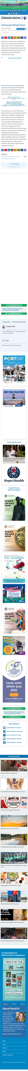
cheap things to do (10, 156)
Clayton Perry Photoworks (17, 104)
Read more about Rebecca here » (12, 1034)
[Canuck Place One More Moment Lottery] (14, 680)
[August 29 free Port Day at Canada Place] (14, 369)
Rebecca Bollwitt (7, 28)
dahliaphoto (5, 105)
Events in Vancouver (8, 1055)
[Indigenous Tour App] (14, 454)
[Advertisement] (14, 238)
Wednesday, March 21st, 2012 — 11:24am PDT (8, 31)
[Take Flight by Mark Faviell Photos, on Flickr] (17, 97)
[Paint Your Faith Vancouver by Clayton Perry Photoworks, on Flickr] (14, 103)
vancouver (17, 156)
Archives (22, 1004)
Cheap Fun (4, 156)
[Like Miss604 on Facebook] (17, 13)
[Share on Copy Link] (21, 38)
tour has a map (8, 85)
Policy (4, 1051)
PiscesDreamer (13, 98)
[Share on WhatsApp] (18, 38)
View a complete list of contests (13, 313)
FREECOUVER (16, 7)
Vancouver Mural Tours (13, 25)
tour (14, 158)
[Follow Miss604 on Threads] (14, 13)
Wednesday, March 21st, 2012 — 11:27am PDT (16, 329)
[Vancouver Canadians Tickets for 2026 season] (14, 18)
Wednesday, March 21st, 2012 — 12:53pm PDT (16, 343)
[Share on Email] (12, 38)
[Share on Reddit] (15, 38)
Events (15, 10)
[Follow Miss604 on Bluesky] (9, 13)
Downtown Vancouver (8, 158)
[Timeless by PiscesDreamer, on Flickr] (10, 97)
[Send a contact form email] (19, 13)
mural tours (19, 48)
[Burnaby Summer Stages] (14, 645)
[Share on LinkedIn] (9, 38)
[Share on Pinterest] (5, 38)
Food (7, 10)
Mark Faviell (21, 98)
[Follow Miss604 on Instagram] (12, 13)
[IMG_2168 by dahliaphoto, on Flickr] (18, 102)
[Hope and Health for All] (14, 475)
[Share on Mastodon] (25, 38)
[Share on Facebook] (2, 38)
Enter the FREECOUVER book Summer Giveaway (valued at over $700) (12, 309)
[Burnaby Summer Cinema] (14, 593)
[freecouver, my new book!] (14, 1000)
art (2, 158)
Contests (14, 1004)
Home (4, 1040)
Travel (11, 10)
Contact (24, 10)
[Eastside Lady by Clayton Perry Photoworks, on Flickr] (10, 102)
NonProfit (2, 10)
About (19, 10)
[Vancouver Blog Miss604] (14, 2)
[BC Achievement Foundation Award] (14, 506)
